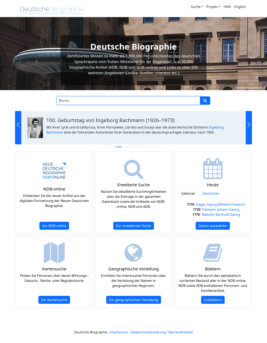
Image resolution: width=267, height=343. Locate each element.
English (240, 6)
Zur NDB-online (54, 225)
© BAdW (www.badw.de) (249, 88)
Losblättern (213, 300)
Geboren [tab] (188, 193)
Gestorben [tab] (210, 193)
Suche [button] (195, 6)
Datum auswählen (212, 225)
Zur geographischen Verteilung (133, 300)
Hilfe (227, 6)
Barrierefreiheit (181, 332)
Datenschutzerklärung (148, 332)
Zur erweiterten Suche (133, 225)
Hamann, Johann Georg (220, 209)
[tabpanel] (213, 209)
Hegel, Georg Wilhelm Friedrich (220, 204)
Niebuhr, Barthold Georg (221, 214)
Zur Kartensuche (54, 300)
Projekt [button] (212, 6)
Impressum (119, 332)
